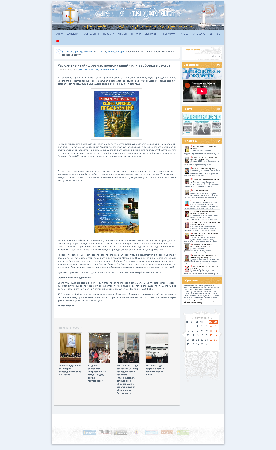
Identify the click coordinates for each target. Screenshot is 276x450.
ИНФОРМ (136, 33)
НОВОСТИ (108, 33)
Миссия (83, 69)
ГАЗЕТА (184, 33)
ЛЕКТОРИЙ (151, 33)
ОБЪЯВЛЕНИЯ (91, 33)
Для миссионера (108, 69)
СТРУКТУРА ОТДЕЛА (67, 33)
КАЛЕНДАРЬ (198, 33)
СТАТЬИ (122, 33)
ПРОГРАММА (168, 33)
